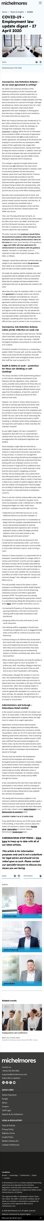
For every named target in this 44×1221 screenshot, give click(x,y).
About (4, 1102)
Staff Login (6, 1110)
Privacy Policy (8, 1129)
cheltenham (24, 1175)
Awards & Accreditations (12, 1114)
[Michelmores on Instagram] (10, 1082)
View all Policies (8, 1125)
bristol (4, 1175)
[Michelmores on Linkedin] (3, 1082)
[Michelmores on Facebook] (7, 1082)
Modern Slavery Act (10, 1141)
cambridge (13, 1175)
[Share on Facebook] (40, 62)
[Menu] (40, 3)
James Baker (12, 829)
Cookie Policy (7, 1137)
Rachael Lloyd (10, 916)
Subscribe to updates (11, 1078)
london (7, 1178)
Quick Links (8, 1090)
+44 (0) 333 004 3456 (10, 1071)
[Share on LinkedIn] (36, 62)
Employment (18, 832)
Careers (5, 1106)
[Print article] (40, 875)
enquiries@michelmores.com (14, 1074)
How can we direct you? (12, 1218)
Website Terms (8, 1133)
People (5, 1099)
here (5, 245)
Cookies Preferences (10, 1145)
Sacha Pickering (30, 809)
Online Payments (9, 1095)
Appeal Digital (25, 1214)
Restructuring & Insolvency (12, 812)
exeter (34, 1175)
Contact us (6, 1067)
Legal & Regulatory (12, 1120)
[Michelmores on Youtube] (14, 1082)
